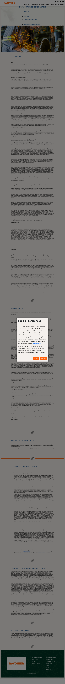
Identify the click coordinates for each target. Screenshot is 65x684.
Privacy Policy (37, 343)
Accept (36, 358)
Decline (43, 358)
